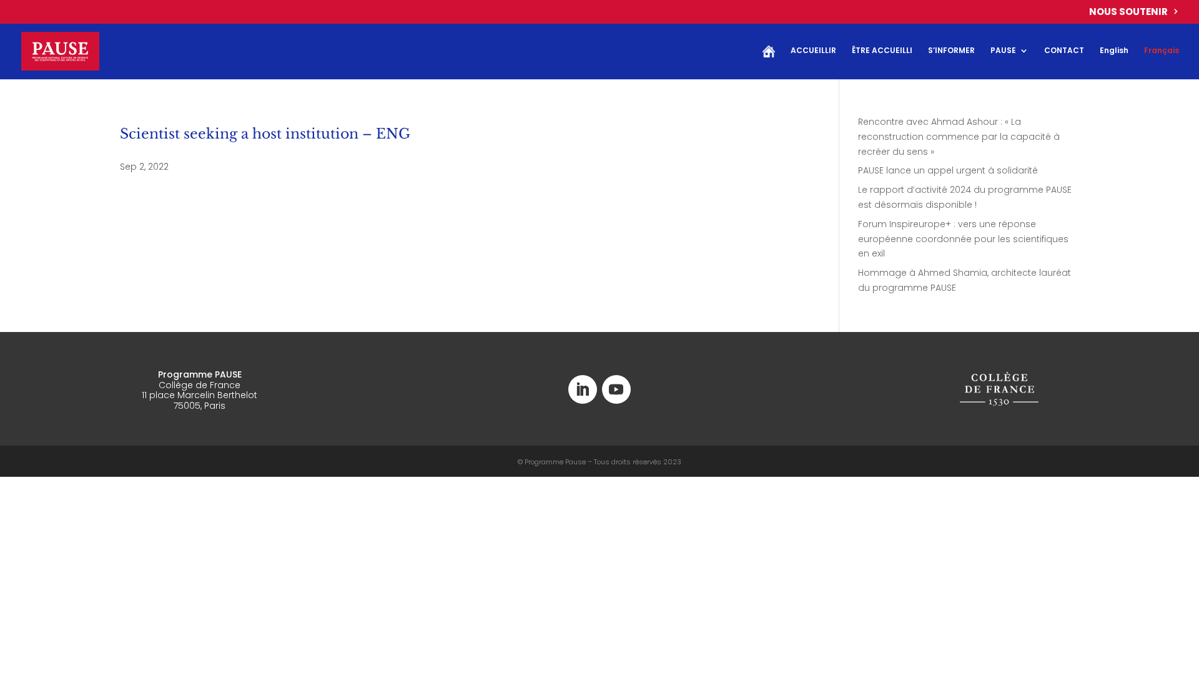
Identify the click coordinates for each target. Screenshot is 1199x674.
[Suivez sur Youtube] (616, 389)
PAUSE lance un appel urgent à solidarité (948, 170)
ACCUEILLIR (813, 51)
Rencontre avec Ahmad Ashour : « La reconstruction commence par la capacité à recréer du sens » (959, 136)
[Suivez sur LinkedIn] (582, 389)
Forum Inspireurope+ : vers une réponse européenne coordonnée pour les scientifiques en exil (963, 239)
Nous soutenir (1128, 12)
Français (1161, 51)
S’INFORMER (951, 51)
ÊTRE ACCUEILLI (882, 51)
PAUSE (1003, 51)
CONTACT (1064, 51)
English (1114, 51)
